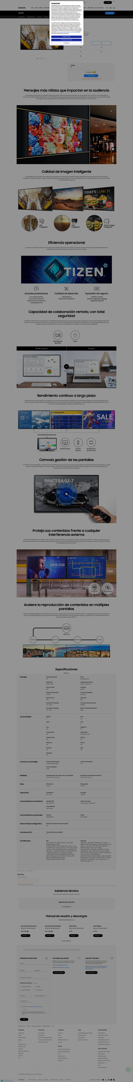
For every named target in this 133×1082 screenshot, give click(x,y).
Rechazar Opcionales (66, 39)
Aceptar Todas (66, 36)
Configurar (66, 43)
